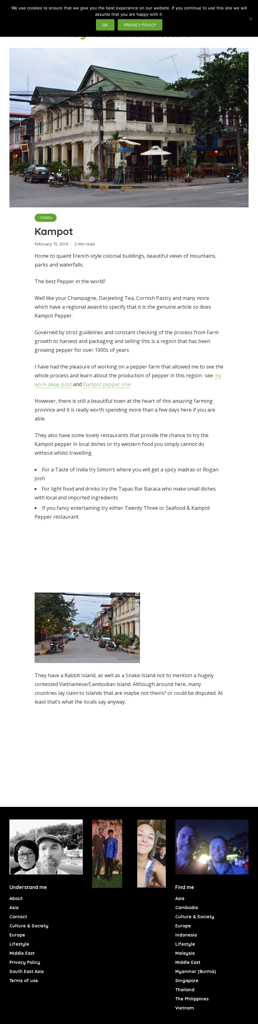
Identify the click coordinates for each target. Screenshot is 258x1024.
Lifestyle (19, 944)
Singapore (187, 980)
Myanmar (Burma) (195, 971)
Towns (45, 217)
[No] (250, 18)
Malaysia (185, 953)
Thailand (184, 990)
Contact (18, 917)
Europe (17, 935)
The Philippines (192, 999)
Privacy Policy (24, 962)
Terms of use (23, 980)
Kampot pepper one (107, 384)
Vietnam (184, 1008)
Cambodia (186, 907)
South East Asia (26, 971)
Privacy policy (140, 25)
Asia (14, 907)
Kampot (54, 231)
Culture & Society (28, 926)
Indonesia (186, 935)
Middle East (22, 953)
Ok (105, 25)
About (16, 898)
